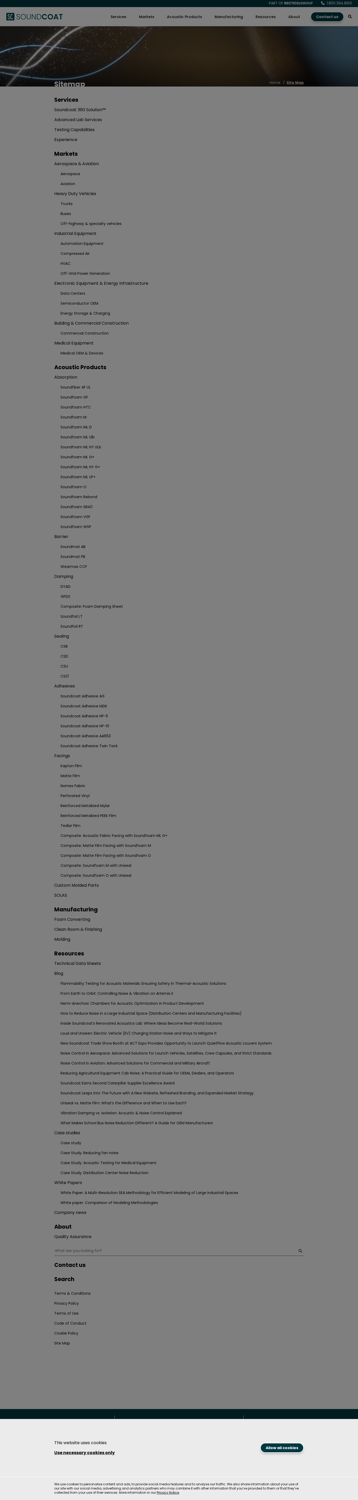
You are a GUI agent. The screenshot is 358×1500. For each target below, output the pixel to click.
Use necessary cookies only (84, 1453)
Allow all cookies (282, 1447)
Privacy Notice (168, 1492)
